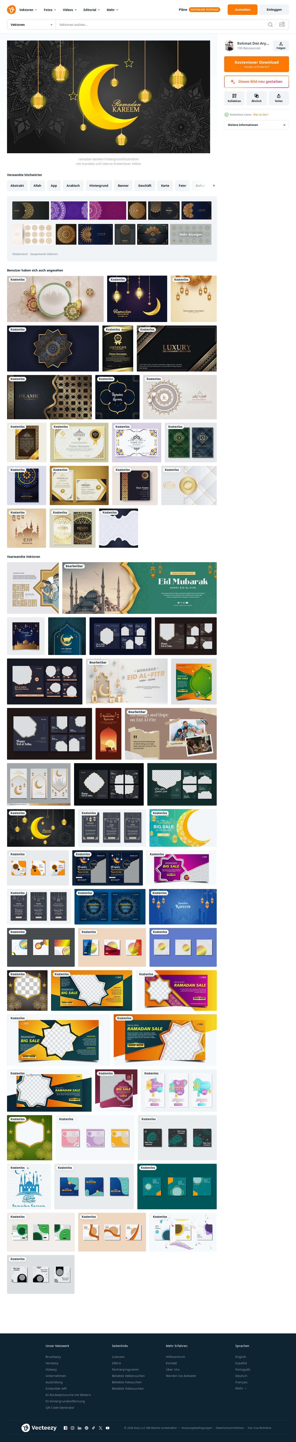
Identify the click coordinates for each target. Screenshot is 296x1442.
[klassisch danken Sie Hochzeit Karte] (136, 442)
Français (241, 1382)
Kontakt (171, 1363)
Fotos (48, 10)
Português (242, 1369)
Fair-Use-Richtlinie (259, 1428)
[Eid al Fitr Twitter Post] (127, 681)
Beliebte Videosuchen (128, 1388)
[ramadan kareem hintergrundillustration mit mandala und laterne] (41, 828)
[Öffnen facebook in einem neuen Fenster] (65, 1428)
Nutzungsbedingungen (196, 1428)
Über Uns (173, 1369)
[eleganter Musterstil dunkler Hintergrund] (177, 349)
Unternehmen (56, 1376)
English (240, 1357)
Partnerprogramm (125, 1369)
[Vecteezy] (11, 9)
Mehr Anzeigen (190, 234)
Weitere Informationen (243, 125)
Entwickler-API (56, 1388)
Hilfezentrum (175, 1357)
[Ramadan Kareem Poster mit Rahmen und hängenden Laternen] (55, 299)
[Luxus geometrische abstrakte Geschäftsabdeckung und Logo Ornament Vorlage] (191, 442)
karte (165, 185)
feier (182, 185)
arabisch (73, 185)
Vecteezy (52, 1363)
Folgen (281, 48)
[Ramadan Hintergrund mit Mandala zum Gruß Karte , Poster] (180, 397)
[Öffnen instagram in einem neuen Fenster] (72, 1428)
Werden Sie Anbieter (181, 1376)
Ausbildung (54, 1382)
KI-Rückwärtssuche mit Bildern (68, 1395)
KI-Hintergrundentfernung (65, 1401)
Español (241, 1363)
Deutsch (241, 1376)
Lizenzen (118, 1357)
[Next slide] (210, 185)
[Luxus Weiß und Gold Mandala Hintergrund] (189, 485)
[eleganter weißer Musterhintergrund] (118, 528)
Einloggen (274, 9)
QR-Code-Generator (60, 1407)
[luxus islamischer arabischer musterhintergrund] (49, 397)
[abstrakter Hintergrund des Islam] (29, 1186)
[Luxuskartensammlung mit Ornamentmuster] (73, 528)
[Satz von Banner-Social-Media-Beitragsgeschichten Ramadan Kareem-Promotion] (112, 828)
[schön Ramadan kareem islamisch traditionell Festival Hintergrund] (194, 299)
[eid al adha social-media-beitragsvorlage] (120, 636)
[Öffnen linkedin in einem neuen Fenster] (79, 1428)
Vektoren (26, 10)
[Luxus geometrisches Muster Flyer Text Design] (27, 442)
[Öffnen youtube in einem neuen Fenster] (107, 1428)
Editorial (89, 10)
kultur (200, 185)
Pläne (183, 9)
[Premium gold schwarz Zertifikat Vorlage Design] (117, 349)
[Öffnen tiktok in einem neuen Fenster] (93, 1428)
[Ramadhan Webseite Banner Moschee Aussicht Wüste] (108, 733)
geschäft (144, 185)
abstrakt (17, 185)
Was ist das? (260, 114)
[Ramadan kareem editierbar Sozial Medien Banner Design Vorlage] (183, 906)
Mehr (111, 10)
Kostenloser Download (257, 64)
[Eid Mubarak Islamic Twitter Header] (139, 588)
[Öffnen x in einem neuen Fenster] (100, 1428)
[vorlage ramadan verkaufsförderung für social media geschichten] (39, 906)
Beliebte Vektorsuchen (128, 1376)
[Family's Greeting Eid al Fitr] (171, 733)
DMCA (116, 1363)
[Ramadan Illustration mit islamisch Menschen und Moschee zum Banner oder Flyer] (33, 588)
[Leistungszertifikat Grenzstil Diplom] (79, 442)
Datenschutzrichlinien (230, 1428)
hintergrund (98, 185)
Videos (68, 10)
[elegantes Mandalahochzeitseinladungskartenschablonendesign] (26, 485)
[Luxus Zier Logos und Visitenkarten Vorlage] (135, 485)
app (54, 185)
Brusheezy (53, 1357)
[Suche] (270, 24)
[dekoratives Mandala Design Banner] (53, 349)
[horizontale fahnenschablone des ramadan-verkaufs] (181, 867)
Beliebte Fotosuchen (127, 1382)
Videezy (51, 1369)
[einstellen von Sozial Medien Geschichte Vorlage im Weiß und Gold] (39, 784)
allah (37, 185)
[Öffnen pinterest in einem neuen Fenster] (86, 1428)
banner (123, 185)
